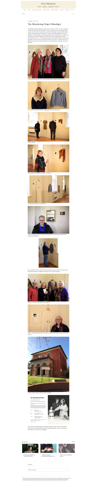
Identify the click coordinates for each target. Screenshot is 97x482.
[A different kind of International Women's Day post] (48, 448)
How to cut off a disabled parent (66, 455)
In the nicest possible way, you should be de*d (30, 455)
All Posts (23, 13)
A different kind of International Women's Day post (48, 455)
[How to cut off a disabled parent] (67, 448)
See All (73, 441)
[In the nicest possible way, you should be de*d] (30, 448)
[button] (73, 13)
